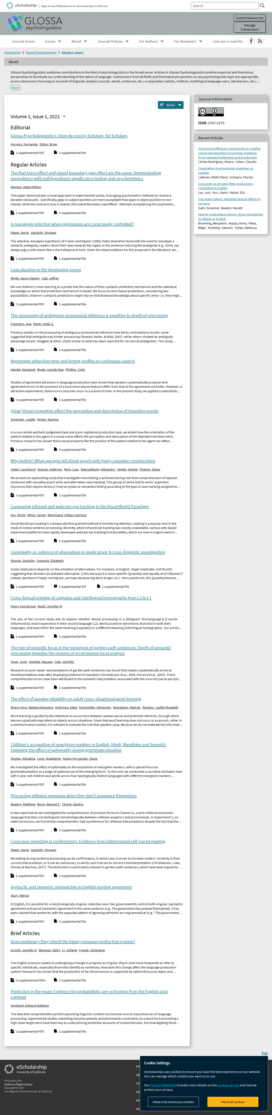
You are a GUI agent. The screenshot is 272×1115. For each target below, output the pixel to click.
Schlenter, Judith (23, 419)
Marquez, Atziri (49, 950)
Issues (50, 41)
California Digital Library (18, 1084)
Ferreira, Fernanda (24, 144)
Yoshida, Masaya (40, 662)
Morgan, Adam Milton (26, 187)
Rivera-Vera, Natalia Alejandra (32, 707)
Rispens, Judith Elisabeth (160, 707)
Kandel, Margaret (23, 369)
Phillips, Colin (75, 369)
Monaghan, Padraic (126, 707)
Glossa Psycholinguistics (41, 52)
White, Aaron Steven (25, 278)
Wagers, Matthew (23, 804)
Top (264, 1053)
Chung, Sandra (72, 804)
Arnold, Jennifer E (23, 950)
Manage (250, 27)
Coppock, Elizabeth (50, 560)
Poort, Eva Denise (23, 606)
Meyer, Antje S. (43, 324)
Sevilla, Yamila (127, 469)
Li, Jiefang (69, 950)
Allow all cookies (233, 1102)
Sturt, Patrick (20, 895)
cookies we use (228, 1085)
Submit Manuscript (249, 18)
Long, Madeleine (49, 758)
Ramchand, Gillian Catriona (67, 515)
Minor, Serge (36, 515)
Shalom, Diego (149, 469)
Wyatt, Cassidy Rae (50, 369)
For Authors (148, 41)
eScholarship (12, 52)
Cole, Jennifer (64, 662)
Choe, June (19, 662)
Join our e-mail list (227, 41)
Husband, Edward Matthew (30, 1005)
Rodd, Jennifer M (50, 606)
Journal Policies (110, 41)
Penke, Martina (48, 419)
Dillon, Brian (48, 144)
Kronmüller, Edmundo (95, 707)
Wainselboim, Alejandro (98, 469)
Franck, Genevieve (92, 950)
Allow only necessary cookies (173, 1102)
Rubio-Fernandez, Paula (80, 758)
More (15, 88)
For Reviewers (185, 41)
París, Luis (71, 469)
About (76, 41)
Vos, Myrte (18, 515)
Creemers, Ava (21, 324)
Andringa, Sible (66, 707)
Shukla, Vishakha (23, 758)
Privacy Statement (163, 1085)
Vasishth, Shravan (43, 232)
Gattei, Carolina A (23, 469)
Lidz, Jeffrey (50, 278)
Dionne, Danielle (22, 560)
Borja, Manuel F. (48, 804)
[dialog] (204, 1083)
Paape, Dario (20, 232)
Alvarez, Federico (49, 469)
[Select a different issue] (64, 116)
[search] (262, 5)
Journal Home (23, 41)
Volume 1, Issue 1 (73, 52)
